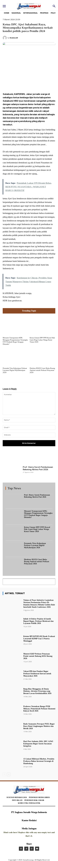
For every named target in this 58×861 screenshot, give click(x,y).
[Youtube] (37, 849)
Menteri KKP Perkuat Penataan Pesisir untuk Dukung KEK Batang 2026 (37, 656)
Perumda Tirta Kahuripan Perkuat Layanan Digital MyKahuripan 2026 (15, 370)
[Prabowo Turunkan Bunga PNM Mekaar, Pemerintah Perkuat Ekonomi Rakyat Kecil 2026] (12, 710)
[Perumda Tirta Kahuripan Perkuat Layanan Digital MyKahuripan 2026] (15, 356)
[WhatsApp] (32, 83)
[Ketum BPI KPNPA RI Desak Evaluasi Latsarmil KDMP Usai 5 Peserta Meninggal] (12, 639)
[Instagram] (21, 849)
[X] (20, 83)
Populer (36, 489)
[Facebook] (14, 83)
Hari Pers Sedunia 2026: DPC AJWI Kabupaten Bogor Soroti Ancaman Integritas (38, 743)
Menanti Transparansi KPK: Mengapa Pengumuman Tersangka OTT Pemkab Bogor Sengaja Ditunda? (15, 341)
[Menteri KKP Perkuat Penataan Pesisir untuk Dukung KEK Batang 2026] (12, 657)
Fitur (28, 489)
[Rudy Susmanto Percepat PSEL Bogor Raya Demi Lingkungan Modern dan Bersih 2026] (12, 727)
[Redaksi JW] (5, 38)
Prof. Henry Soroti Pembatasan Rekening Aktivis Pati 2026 (38, 468)
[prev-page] (4, 774)
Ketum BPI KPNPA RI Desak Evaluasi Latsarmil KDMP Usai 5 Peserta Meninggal (39, 638)
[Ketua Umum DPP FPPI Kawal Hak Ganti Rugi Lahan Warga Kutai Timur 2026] (42, 325)
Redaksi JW (14, 38)
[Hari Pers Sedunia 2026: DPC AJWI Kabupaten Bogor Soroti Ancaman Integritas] (12, 745)
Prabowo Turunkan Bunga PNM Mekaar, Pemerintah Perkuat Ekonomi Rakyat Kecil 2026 (39, 708)
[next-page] (8, 774)
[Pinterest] (26, 83)
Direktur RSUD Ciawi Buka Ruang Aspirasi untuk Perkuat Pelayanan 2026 (42, 370)
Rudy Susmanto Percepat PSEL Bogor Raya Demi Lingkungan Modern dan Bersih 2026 (39, 726)
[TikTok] (26, 849)
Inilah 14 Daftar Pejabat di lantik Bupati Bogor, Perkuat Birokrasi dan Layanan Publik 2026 (38, 621)
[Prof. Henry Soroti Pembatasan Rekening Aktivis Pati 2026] (12, 472)
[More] (52, 457)
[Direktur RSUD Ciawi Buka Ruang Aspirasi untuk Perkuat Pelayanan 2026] (42, 356)
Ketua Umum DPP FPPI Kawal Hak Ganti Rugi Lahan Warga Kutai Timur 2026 (42, 340)
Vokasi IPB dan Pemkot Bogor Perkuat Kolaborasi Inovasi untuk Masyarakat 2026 (37, 673)
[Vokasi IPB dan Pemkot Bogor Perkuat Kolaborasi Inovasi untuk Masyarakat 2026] (12, 675)
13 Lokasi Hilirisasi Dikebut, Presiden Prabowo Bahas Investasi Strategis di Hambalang (38, 761)
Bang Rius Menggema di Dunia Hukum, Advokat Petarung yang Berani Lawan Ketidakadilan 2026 (37, 691)
